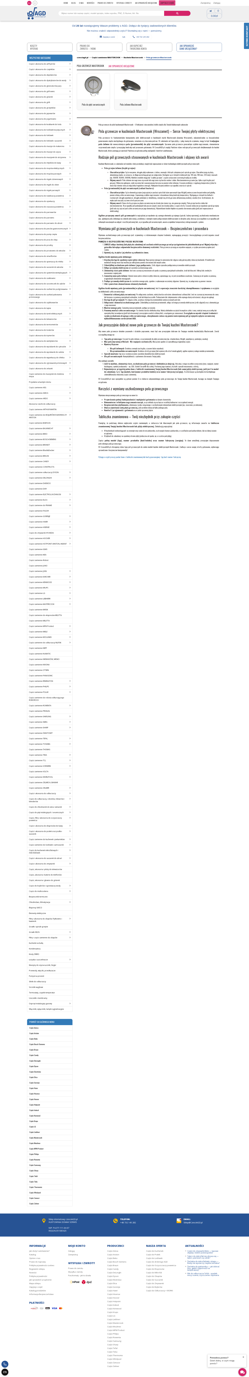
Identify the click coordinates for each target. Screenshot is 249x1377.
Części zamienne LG (37, 593)
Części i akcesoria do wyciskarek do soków (46, 352)
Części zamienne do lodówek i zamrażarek (46, 845)
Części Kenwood (34, 1115)
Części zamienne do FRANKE (40, 505)
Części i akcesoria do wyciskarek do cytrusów (47, 346)
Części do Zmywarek (155, 1283)
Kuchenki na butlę (36, 943)
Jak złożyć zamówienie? (39, 1251)
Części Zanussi (34, 1198)
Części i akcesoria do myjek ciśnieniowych (46, 179)
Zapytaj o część (167, 2)
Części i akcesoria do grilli (39, 102)
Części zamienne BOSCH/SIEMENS (42, 439)
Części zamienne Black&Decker (41, 450)
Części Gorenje (34, 1082)
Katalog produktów (37, 1290)
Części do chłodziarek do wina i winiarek (45, 807)
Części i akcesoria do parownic (41, 217)
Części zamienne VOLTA (38, 771)
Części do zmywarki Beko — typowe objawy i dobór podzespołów (202, 1252)
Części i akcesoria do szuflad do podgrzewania (48, 289)
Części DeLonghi (35, 1061)
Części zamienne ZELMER (39, 788)
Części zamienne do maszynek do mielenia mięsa (46, 375)
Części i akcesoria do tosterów (41, 330)
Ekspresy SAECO (35, 907)
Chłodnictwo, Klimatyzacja (39, 902)
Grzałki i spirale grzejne (38, 926)
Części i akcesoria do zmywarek (42, 863)
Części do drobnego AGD (157, 1261)
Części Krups (33, 1121)
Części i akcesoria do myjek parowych (44, 190)
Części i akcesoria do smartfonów (42, 256)
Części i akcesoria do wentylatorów (43, 341)
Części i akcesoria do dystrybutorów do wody (47, 80)
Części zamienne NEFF (38, 648)
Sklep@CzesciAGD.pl (193, 1222)
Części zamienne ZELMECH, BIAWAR (43, 782)
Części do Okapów (154, 1276)
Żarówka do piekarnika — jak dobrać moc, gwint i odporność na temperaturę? (203, 1268)
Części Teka (33, 1181)
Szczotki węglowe (36, 987)
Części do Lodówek (154, 1258)
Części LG (32, 1126)
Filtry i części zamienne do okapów (43, 937)
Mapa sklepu (35, 1283)
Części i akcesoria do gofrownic (42, 91)
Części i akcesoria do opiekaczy (42, 201)
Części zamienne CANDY (39, 461)
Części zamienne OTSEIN (39, 670)
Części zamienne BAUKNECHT (41, 428)
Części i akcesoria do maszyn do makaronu (46, 146)
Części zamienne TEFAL (38, 738)
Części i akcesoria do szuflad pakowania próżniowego (45, 295)
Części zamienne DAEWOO (40, 483)
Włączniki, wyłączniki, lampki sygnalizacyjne (46, 1009)
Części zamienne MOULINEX (40, 637)
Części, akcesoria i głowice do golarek (44, 880)
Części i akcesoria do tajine (40, 308)
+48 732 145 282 (142, 37)
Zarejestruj (205, 3)
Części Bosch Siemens (37, 1044)
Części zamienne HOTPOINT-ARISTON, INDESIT (48, 544)
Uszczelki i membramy (38, 998)
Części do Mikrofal (154, 1272)
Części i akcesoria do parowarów (42, 212)
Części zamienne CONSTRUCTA (41, 467)
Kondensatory (34, 948)
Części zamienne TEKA (38, 755)
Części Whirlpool (35, 1192)
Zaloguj (216, 3)
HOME (66, 2)
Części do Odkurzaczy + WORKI (159, 1290)
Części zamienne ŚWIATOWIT (41, 733)
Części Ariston (34, 1033)
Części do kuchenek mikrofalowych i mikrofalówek (43, 851)
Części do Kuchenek (154, 1251)
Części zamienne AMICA (38, 393)
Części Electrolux (35, 1071)
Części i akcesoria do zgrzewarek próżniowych (48, 363)
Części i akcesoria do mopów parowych (45, 174)
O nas (81, 2)
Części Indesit (34, 1110)
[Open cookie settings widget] (4, 1372)
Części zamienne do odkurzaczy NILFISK (45, 642)
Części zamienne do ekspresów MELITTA (45, 615)
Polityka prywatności (38, 1276)
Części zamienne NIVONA (39, 664)
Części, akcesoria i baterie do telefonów (45, 875)
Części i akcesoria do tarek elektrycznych (45, 313)
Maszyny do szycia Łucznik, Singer (42, 965)
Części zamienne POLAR (38, 692)
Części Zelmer (34, 1203)
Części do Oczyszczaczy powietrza (161, 1265)
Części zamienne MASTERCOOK (41, 604)
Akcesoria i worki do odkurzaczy (42, 404)
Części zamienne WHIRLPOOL (41, 777)
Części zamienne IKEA (37, 555)
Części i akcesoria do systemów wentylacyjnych (48, 273)
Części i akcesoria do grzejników (42, 108)
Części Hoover (34, 1099)
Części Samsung (35, 1165)
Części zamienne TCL (37, 760)
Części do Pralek (153, 1254)
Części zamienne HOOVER (39, 538)
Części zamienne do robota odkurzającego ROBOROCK (46, 698)
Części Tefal (33, 1176)
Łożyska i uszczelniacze (38, 959)
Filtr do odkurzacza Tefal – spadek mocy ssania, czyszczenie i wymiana (203, 1274)
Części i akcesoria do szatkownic (42, 278)
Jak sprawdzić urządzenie (146, 2)
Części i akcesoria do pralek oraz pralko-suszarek (45, 832)
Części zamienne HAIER (38, 522)
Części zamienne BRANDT (39, 445)
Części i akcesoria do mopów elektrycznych (46, 168)
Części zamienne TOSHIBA (39, 744)
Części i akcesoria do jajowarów (42, 113)
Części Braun (33, 1049)
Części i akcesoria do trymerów (41, 335)
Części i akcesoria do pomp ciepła (43, 234)
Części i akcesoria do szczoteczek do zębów (47, 283)
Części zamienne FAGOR (39, 511)
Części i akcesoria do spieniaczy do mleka (46, 261)
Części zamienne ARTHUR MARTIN (42, 409)
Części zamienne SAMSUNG (40, 716)
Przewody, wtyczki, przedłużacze (42, 970)
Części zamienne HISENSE (39, 527)
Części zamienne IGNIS (38, 549)
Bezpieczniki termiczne (38, 896)
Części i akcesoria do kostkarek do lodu (45, 124)
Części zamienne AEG (37, 387)
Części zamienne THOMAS (39, 749)
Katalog (32, 1254)
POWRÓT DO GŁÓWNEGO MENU (41, 1021)
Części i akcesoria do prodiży (41, 245)
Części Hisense (34, 1093)
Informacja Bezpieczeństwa (41, 1294)
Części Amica (33, 1028)
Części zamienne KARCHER (39, 577)
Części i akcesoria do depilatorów (43, 75)
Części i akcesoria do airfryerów (42, 64)
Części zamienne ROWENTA (40, 705)
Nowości (90, 2)
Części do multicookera (38, 891)
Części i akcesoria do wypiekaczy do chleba (46, 357)
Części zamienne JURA (38, 571)
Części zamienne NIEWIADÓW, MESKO (44, 659)
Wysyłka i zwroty (124, 2)
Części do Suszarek (154, 1279)
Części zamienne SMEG (38, 722)
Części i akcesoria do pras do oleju (43, 240)
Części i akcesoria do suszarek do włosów (46, 267)
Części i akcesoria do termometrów (43, 324)
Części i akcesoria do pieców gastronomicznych (48, 228)
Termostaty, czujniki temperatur (42, 992)
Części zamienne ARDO (38, 398)
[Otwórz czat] (242, 1372)
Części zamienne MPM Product (41, 626)
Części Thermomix (35, 1187)
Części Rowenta (34, 1159)
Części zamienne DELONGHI (40, 478)
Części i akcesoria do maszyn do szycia (45, 152)
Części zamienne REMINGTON (41, 681)
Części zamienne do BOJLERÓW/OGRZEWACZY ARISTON (48, 416)
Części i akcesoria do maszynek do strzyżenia (47, 157)
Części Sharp (33, 1170)
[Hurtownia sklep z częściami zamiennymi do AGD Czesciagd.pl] (36, 13)
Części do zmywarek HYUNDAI (41, 533)
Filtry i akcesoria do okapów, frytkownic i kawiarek (45, 920)
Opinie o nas (34, 1258)
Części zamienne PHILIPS (39, 686)
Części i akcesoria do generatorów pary (45, 86)
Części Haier (33, 1088)
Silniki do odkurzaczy (37, 981)
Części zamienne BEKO (38, 434)
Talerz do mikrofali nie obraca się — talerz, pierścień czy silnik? (203, 1257)
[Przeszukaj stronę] (177, 13)
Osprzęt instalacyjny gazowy (40, 1003)
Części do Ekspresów (155, 1269)
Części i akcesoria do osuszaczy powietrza (46, 207)
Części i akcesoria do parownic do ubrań (45, 223)
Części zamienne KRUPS (38, 588)
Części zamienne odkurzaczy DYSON (44, 472)
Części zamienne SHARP (38, 727)
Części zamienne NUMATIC (40, 653)
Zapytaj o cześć (109, 37)
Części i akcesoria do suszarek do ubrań (45, 858)
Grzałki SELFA (34, 932)
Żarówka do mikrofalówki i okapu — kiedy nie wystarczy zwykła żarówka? (203, 1262)
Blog (73, 2)
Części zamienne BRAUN (39, 456)
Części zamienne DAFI (38, 489)
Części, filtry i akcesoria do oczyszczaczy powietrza (45, 819)
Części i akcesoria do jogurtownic (42, 119)
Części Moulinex (34, 1143)
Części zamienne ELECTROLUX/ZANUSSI (45, 494)
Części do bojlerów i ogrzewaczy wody (45, 886)
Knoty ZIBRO (34, 954)
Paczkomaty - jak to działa (79, 1275)
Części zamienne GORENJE (39, 516)
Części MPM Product (36, 1148)
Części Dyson (33, 1066)
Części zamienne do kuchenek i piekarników (47, 839)
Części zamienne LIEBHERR (39, 598)
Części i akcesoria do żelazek (41, 368)
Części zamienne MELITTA (39, 621)
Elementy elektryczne (37, 913)
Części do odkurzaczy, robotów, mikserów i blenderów (46, 800)
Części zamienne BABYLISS (39, 423)
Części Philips (34, 1154)
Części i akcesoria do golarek (41, 97)
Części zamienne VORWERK (40, 766)
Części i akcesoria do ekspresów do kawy (46, 826)
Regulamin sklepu (37, 1269)
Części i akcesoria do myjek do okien (44, 185)
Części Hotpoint (34, 1104)
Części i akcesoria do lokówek (41, 135)
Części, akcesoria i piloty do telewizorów (45, 869)
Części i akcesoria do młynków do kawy (45, 163)
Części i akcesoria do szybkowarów (43, 302)
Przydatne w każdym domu (40, 382)
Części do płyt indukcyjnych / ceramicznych (46, 812)
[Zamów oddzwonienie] (4, 1364)
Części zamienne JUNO (38, 565)
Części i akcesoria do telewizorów (42, 319)
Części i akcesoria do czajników (41, 69)
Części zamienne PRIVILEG (39, 711)
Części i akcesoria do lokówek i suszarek (45, 141)
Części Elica (33, 1077)
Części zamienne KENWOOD (40, 582)
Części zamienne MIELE (38, 631)
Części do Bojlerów (154, 1287)
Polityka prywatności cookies (41, 1265)
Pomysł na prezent (36, 976)
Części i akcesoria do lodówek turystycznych (47, 130)
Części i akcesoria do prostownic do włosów (47, 250)
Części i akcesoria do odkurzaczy (42, 793)
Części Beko (33, 1039)
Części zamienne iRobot (38, 560)
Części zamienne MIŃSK (38, 609)
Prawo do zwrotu (105, 2)
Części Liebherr (34, 1132)
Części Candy (33, 1055)
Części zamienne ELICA (38, 500)
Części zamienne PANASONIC (41, 675)
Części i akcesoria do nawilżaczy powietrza (46, 196)
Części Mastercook (35, 1137)
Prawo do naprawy (37, 1261)
